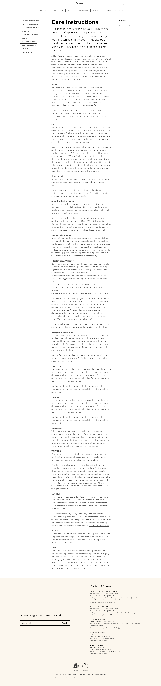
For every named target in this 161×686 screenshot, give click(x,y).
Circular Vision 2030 (30, 24)
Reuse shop (115, 4)
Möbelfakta (26, 31)
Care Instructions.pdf (125, 25)
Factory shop (66, 674)
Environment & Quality (30, 21)
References (137, 4)
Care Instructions (29, 42)
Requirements (27, 52)
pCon (131, 4)
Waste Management (29, 45)
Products (58, 674)
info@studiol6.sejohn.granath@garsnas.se (102, 639)
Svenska (30, 4)
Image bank (124, 4)
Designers (81, 674)
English (22, 4)
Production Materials (30, 28)
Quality (25, 38)
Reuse (74, 674)
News (88, 674)
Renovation (26, 49)
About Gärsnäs (100, 4)
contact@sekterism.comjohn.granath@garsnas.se (105, 652)
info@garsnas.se (108, 596)
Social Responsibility (30, 35)
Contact (108, 4)
